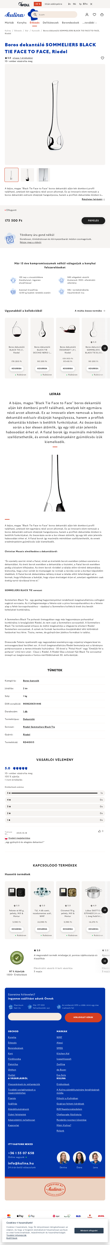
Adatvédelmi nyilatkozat (21, 1120)
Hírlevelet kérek (83, 1017)
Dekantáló (29, 719)
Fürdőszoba (14, 1059)
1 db (25, 712)
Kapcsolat (13, 1125)
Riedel (26, 735)
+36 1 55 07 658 (21, 1153)
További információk (16, 1235)
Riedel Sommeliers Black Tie (39, 727)
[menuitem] (9, 23)
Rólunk (60, 1131)
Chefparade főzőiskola (69, 1115)
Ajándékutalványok (18, 1109)
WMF (59, 1037)
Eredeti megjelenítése (19, 838)
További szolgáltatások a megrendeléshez (22, 1091)
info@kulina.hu (21, 1163)
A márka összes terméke (88, 311)
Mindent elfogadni (89, 1230)
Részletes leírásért (92, 199)
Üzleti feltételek (17, 1115)
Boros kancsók (31, 681)
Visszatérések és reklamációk (24, 1084)
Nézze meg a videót (30, 242)
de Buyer (61, 1070)
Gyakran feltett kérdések (70, 1104)
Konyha (12, 1037)
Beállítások (11, 1238)
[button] (16, 928)
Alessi (60, 1043)
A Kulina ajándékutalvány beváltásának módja (78, 1091)
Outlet (11, 1075)
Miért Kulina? (64, 1125)
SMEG (60, 1048)
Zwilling (61, 1064)
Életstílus (13, 1064)
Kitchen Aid (63, 1054)
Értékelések (63, 1084)
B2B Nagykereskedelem (69, 1109)
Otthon (12, 1070)
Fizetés (12, 1098)
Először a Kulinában (67, 1098)
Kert (10, 1054)
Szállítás (12, 1104)
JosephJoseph (64, 1059)
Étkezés (12, 1043)
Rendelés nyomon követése (72, 1120)
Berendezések (15, 1048)
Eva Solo (61, 1075)
